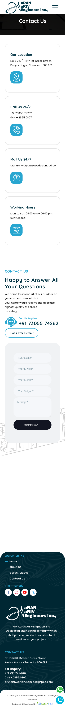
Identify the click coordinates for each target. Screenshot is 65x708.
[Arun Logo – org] (27, 7)
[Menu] (53, 7)
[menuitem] (53, 7)
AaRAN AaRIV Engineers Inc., (33, 695)
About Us (15, 567)
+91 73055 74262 (21, 113)
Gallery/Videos (19, 572)
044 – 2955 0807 (21, 117)
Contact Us (32, 21)
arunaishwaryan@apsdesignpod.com (34, 165)
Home (13, 561)
